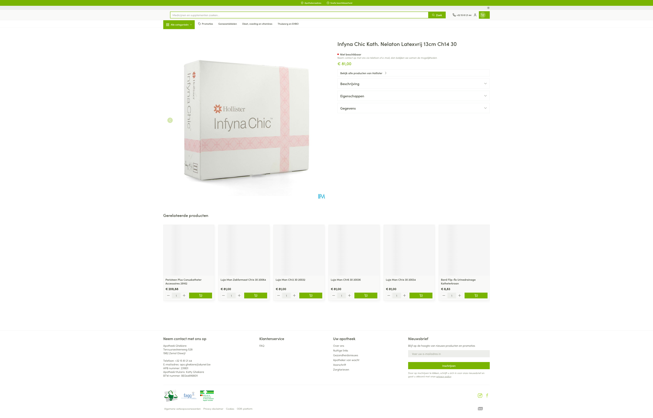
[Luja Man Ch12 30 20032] (299, 250)
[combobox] (299, 15)
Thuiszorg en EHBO (185, 97)
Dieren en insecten (185, 107)
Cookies (230, 408)
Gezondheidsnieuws (345, 355)
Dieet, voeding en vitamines (185, 55)
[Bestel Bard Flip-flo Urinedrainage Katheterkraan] (476, 295)
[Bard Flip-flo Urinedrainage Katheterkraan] (464, 250)
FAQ (261, 345)
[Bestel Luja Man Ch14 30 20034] (420, 295)
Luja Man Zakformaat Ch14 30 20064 (243, 279)
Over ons (338, 345)
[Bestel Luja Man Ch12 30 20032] (310, 295)
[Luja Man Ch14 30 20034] (409, 250)
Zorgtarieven (341, 369)
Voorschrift (339, 364)
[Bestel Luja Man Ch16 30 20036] (365, 295)
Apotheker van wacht (346, 360)
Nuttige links (340, 350)
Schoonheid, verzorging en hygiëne (185, 43)
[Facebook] (487, 395)
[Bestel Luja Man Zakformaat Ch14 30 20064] (255, 295)
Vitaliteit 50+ (185, 78)
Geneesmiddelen (185, 116)
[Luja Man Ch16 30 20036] (354, 250)
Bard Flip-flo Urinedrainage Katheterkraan (458, 281)
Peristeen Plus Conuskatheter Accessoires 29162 (183, 281)
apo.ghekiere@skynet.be (195, 364)
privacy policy (443, 376)
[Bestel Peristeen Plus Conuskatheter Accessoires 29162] (200, 295)
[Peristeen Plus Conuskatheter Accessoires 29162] (188, 250)
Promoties (172, 32)
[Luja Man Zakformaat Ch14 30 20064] (244, 250)
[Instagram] (480, 395)
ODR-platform (245, 408)
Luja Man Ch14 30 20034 (401, 279)
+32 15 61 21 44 (183, 360)
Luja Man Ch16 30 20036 (346, 279)
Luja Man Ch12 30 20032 (290, 279)
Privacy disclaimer (213, 408)
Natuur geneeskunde (185, 88)
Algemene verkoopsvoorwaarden (182, 408)
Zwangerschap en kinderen (185, 67)
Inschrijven (449, 365)
